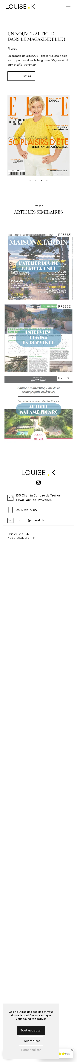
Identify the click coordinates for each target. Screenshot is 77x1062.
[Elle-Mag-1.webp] (38, 135)
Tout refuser (31, 1041)
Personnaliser (31, 1050)
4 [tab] (47, 180)
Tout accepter (31, 1030)
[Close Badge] (72, 1050)
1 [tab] (30, 180)
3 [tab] (41, 180)
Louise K (20, 6)
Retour (27, 75)
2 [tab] (36, 180)
